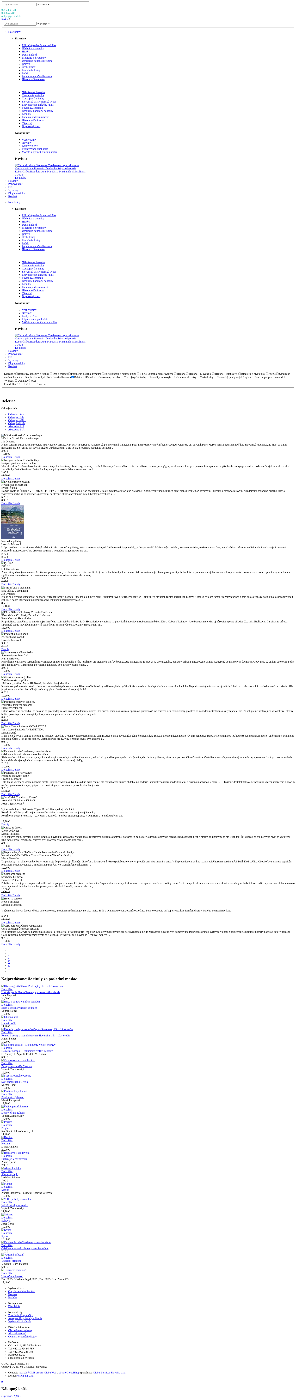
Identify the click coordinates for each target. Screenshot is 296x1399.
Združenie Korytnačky (20, 1315)
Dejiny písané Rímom (13, 1112)
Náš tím (12, 1297)
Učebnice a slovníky (33, 48)
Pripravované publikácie (35, 148)
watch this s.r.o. (25, 1375)
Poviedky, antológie (32, 107)
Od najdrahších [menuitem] (16, 423)
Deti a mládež (29, 54)
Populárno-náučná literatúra (37, 76)
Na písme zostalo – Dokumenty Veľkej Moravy (27, 1050)
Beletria (26, 63)
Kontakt (12, 1294)
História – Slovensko (33, 79)
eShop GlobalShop (69, 1372)
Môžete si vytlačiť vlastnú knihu (39, 152)
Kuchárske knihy (31, 70)
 (10, 949)
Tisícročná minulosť (12, 1276)
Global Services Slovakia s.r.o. (109, 1372)
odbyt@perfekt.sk (11, 16)
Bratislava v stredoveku (14, 1158)
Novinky (27, 142)
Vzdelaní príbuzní (11, 1260)
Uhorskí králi (8, 1023)
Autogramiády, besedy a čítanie (25, 1318)
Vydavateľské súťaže (19, 1321)
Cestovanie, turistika (33, 95)
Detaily (16, 456)
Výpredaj (27, 123)
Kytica (5, 1236)
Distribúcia (14, 1306)
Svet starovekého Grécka (14, 1081)
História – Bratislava (33, 120)
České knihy (28, 66)
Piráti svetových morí (12, 1097)
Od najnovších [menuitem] (16, 414)
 (10, 971)
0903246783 (8, 12)
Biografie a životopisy (34, 57)
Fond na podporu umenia (35, 117)
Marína (5, 1189)
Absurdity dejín (9, 1174)
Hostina (5, 1143)
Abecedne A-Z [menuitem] (16, 426)
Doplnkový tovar (31, 126)
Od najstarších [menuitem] (16, 417)
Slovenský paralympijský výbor (39, 101)
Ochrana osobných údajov (22, 1336)
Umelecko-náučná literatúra (37, 60)
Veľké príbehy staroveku (14, 1205)
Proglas (5, 1128)
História (26, 51)
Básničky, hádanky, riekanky (37, 110)
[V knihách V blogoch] (43, 4)
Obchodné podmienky (20, 1330)
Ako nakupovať (17, 1333)
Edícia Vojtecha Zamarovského (39, 45)
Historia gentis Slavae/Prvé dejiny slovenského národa (30, 992)
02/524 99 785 (9, 9)
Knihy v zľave (30, 145)
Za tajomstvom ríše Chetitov (16, 1066)
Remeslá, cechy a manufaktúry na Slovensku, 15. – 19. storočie (35, 1035)
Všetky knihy (29, 139)
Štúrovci (5, 1220)
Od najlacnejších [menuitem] (17, 420)
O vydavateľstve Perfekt (21, 1291)
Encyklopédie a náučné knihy (38, 104)
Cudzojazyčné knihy (33, 98)
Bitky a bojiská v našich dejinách (19, 1007)
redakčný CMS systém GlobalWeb (37, 1372)
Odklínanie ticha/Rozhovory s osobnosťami (24, 1248)
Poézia (25, 73)
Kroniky (26, 113)
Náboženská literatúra (33, 92)
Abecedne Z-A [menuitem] (16, 429)
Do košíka (20, 177)
